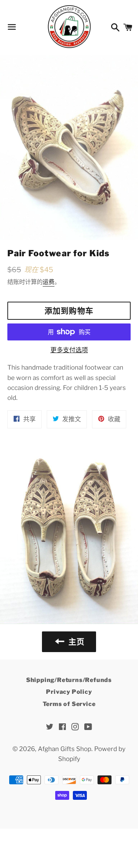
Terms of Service (69, 703)
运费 (48, 281)
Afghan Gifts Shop (64, 749)
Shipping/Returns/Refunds (69, 679)
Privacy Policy (69, 691)
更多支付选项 (69, 350)
